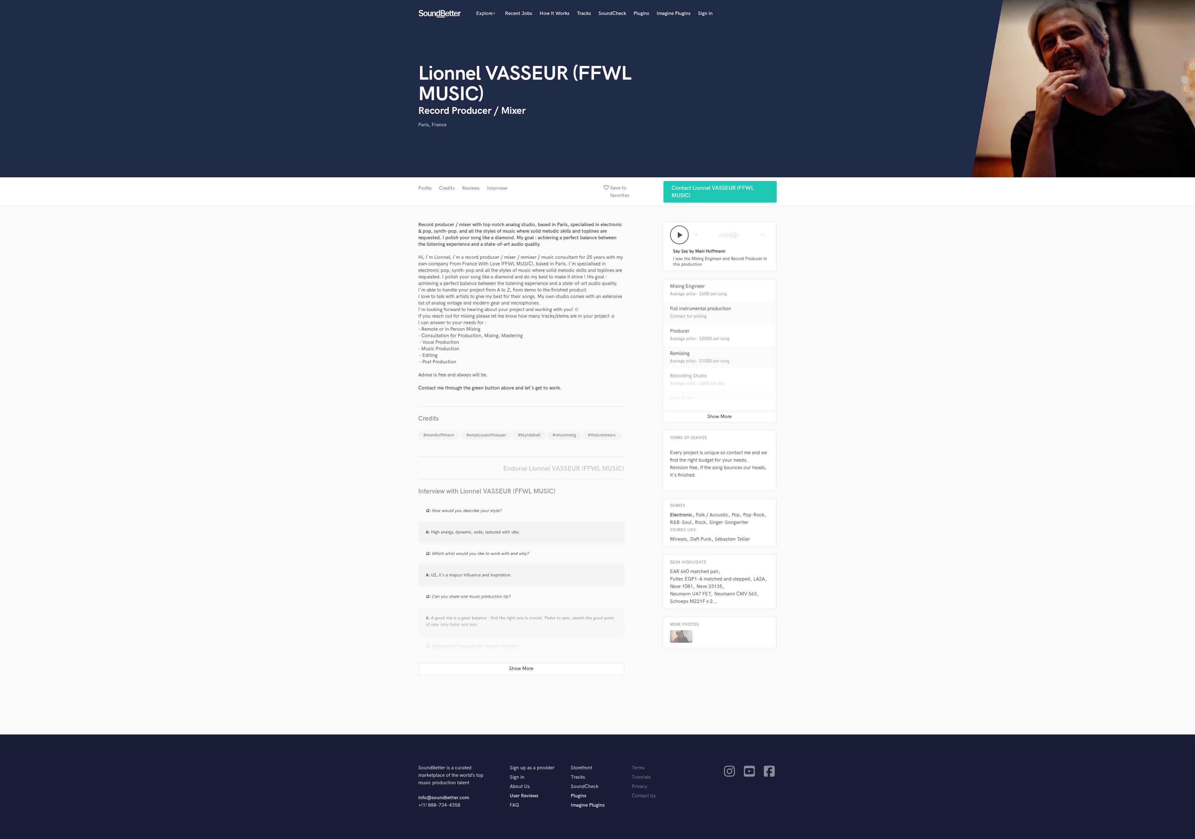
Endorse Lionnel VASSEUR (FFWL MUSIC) (563, 469)
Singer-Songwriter (728, 522)
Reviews (471, 188)
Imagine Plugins (674, 13)
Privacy (639, 787)
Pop (736, 515)
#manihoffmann (438, 435)
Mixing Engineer (687, 286)
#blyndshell (529, 435)
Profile (425, 188)
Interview (497, 188)
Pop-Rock (753, 515)
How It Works (554, 13)
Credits (447, 188)
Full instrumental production (700, 309)
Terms (638, 768)
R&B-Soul (680, 522)
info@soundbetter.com (443, 798)
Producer (680, 331)
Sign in (705, 13)
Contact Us (644, 796)
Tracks (584, 13)
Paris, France (432, 125)
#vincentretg (564, 435)
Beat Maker (682, 398)
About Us (520, 787)
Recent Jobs (518, 13)
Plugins (641, 13)
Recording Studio (688, 376)
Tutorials (641, 777)
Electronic (681, 515)
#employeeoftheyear (486, 435)
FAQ (514, 805)
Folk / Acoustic (712, 515)
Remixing (680, 354)
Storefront (581, 768)
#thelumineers (602, 435)
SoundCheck (612, 13)
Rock (700, 522)
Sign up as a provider (532, 768)
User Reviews (524, 796)
